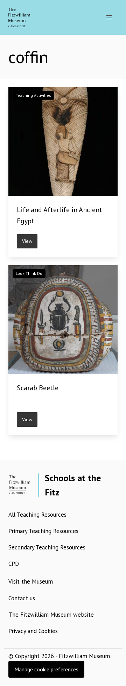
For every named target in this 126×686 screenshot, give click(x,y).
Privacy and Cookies (33, 631)
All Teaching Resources (37, 514)
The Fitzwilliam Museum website (51, 614)
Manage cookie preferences (46, 669)
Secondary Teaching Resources (46, 547)
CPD (13, 564)
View (27, 241)
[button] (109, 17)
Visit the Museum (30, 581)
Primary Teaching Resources (43, 531)
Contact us (21, 598)
